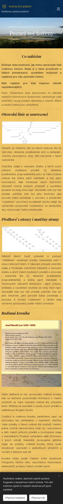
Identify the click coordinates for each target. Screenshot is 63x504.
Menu (58, 9)
